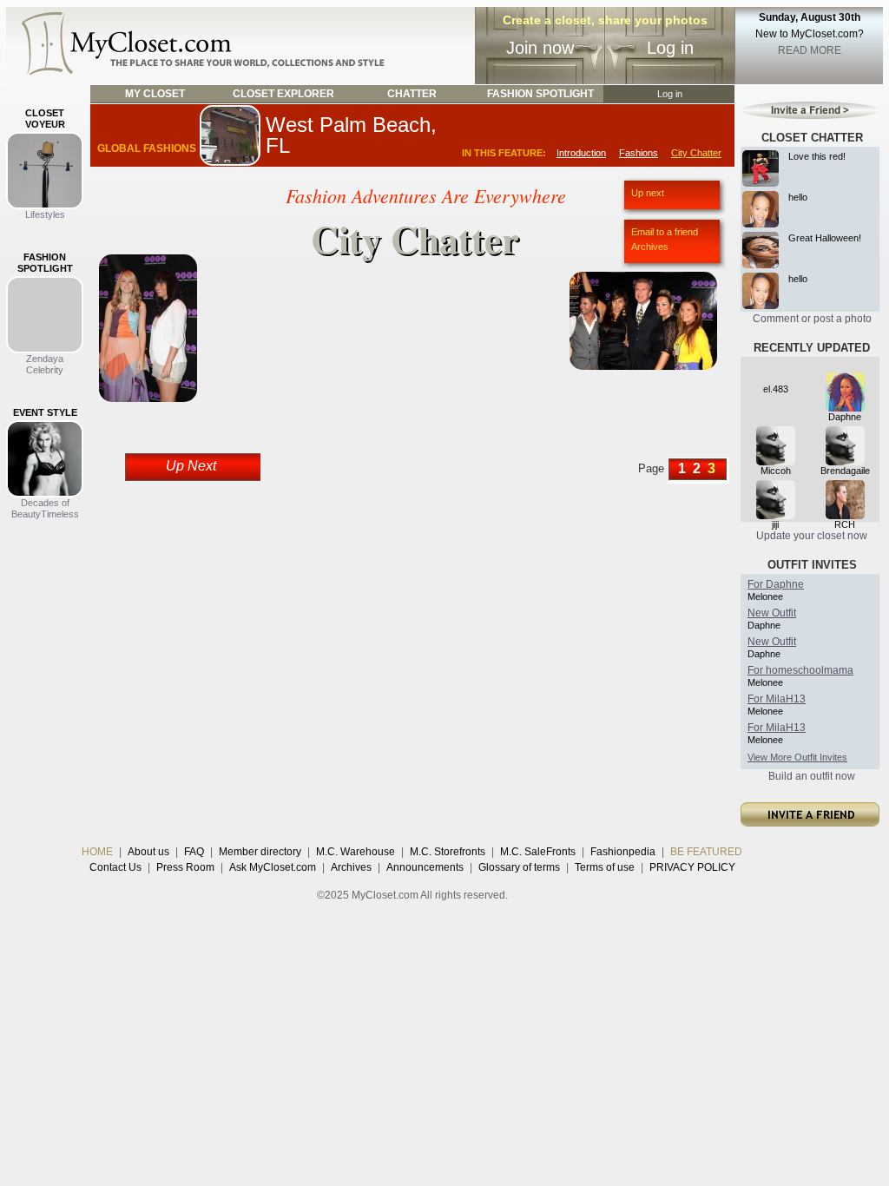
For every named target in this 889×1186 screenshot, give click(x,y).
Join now (540, 47)
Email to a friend (664, 232)
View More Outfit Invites (797, 757)
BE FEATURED (706, 852)
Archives (649, 246)
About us (148, 852)
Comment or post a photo (812, 319)
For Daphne (775, 584)
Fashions (638, 153)
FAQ (194, 852)
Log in (670, 47)
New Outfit (771, 613)
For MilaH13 (776, 699)
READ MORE (809, 50)
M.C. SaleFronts (538, 852)
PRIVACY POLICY (692, 867)
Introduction (581, 153)
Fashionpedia (622, 852)
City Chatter (696, 153)
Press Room (185, 867)
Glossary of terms (519, 867)
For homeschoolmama (800, 670)
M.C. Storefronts (447, 852)
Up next (647, 193)
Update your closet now (811, 536)
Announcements (425, 867)
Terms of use (605, 867)
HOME (97, 852)
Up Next (191, 465)
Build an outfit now (811, 776)
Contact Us (115, 867)
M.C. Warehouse (355, 852)
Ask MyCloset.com (272, 867)
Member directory (260, 852)
